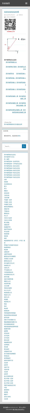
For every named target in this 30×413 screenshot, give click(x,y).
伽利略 (6, 392)
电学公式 (6, 297)
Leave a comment (10, 17)
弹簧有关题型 (8, 288)
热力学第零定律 (8, 376)
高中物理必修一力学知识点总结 (13, 163)
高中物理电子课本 (11, 67)
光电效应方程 (8, 351)
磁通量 (6, 331)
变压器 (6, 347)
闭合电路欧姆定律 (9, 324)
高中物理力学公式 (9, 263)
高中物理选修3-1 (21, 78)
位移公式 (6, 267)
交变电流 (6, 344)
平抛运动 (6, 211)
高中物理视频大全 (11, 62)
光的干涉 (6, 367)
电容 (5, 238)
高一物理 (6, 159)
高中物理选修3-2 (11, 82)
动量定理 (6, 252)
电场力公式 (7, 295)
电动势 (6, 249)
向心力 (6, 215)
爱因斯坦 (6, 390)
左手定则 (6, 335)
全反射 (6, 362)
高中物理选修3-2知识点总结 (12, 170)
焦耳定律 (6, 317)
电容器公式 (7, 301)
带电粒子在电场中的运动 (11, 245)
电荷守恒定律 (8, 229)
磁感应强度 (7, 329)
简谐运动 (6, 356)
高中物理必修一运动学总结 (11, 161)
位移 (5, 179)
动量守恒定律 (8, 254)
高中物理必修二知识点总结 (11, 166)
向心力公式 (7, 290)
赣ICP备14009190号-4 (18, 409)
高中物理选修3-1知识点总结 (12, 168)
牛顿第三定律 (8, 204)
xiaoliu (21, 15)
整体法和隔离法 (8, 206)
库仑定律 (6, 231)
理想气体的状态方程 (10, 385)
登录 (19, 136)
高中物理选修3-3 (11, 89)
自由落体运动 (8, 184)
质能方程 (6, 209)
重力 (5, 186)
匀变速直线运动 (8, 272)
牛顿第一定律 (8, 200)
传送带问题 (7, 283)
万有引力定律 (8, 218)
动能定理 (6, 225)
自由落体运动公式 (9, 274)
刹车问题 (6, 277)
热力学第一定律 (8, 378)
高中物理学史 (10, 73)
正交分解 (6, 286)
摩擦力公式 (7, 281)
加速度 (6, 182)
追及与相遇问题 (8, 279)
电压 (5, 306)
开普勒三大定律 (8, 258)
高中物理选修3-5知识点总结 (12, 177)
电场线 (6, 299)
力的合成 (6, 195)
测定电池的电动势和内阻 (11, 326)
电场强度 (6, 234)
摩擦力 (6, 191)
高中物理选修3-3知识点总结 (12, 173)
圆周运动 (6, 213)
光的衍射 (6, 369)
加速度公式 (7, 265)
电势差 (6, 236)
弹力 (5, 188)
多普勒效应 (7, 358)
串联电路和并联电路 (10, 313)
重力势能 (6, 222)
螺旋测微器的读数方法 (10, 322)
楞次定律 (6, 340)
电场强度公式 (8, 292)
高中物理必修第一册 (12, 96)
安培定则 (6, 333)
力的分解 (6, 197)
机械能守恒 (7, 227)
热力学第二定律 (8, 381)
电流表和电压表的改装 (10, 315)
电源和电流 (7, 247)
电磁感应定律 (8, 342)
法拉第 (6, 399)
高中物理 (5, 407)
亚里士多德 (7, 396)
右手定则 (6, 338)
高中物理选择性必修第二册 (14, 110)
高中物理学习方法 (9, 157)
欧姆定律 (6, 310)
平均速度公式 (8, 270)
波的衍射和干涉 (8, 360)
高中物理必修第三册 (12, 103)
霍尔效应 (6, 349)
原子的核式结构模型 (10, 353)
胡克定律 (6, 193)
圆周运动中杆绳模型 (10, 256)
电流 (5, 304)
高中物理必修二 (10, 78)
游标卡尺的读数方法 (10, 320)
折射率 (6, 365)
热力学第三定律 (8, 383)
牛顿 (5, 387)
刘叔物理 (6, 3)
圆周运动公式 (8, 261)
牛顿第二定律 (8, 202)
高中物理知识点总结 (10, 154)
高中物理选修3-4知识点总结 (12, 175)
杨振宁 (6, 394)
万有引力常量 (8, 220)
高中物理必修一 (21, 73)
